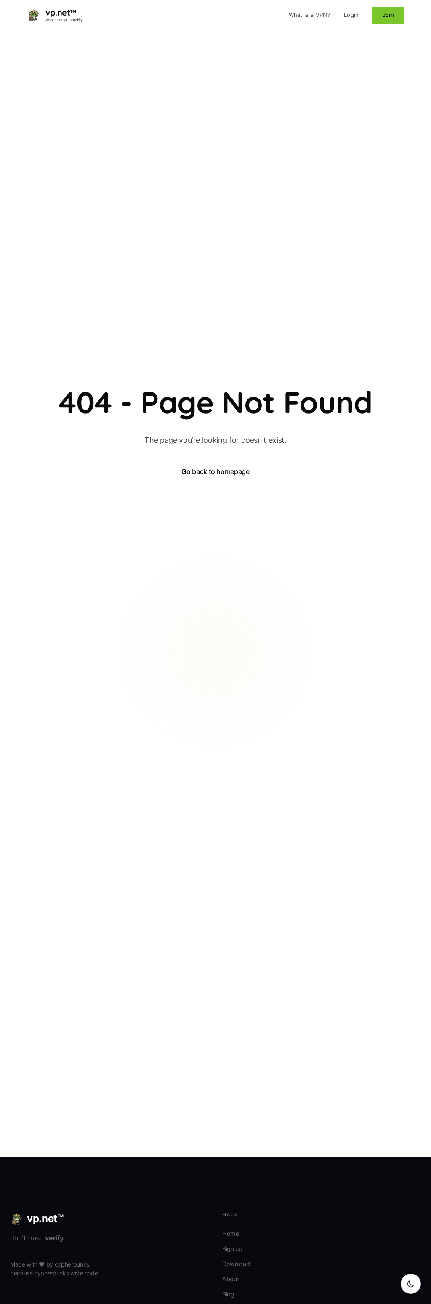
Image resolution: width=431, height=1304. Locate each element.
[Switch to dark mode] (411, 1284)
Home (230, 1233)
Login (351, 14)
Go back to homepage (215, 471)
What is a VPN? (310, 14)
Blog (228, 1294)
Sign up (232, 1248)
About (230, 1279)
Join (388, 14)
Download (236, 1263)
